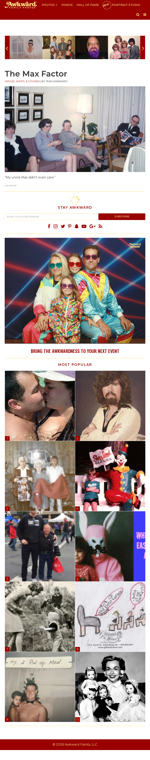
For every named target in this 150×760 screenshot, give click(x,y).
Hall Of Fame (88, 5)
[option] (26, 47)
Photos (48, 5)
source (12, 185)
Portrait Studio (121, 4)
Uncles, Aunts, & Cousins (22, 81)
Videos (67, 5)
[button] (137, 15)
